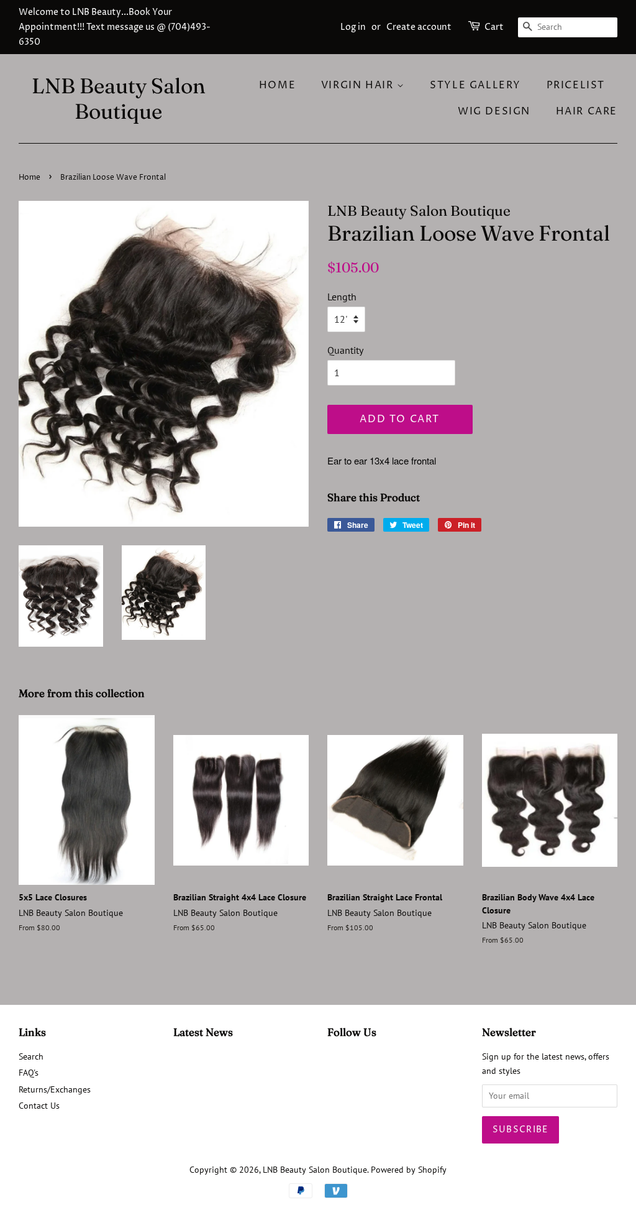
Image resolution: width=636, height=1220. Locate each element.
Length (342, 296)
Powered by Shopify (409, 1169)
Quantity (345, 350)
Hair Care (586, 111)
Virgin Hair (359, 85)
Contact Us (39, 1105)
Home (277, 85)
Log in (353, 27)
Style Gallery (475, 85)
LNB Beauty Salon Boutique (119, 98)
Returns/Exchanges (55, 1089)
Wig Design (494, 111)
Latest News (203, 1031)
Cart (494, 27)
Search (31, 1056)
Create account (419, 27)
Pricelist (576, 85)
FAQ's (29, 1072)
